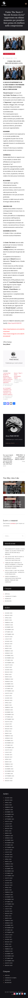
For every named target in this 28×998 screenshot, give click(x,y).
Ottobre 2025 (9, 632)
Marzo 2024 (8, 676)
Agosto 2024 (8, 665)
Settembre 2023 (9, 691)
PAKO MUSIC (14, 359)
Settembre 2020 (9, 776)
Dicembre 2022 (9, 712)
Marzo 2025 (8, 648)
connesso (13, 523)
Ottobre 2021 (9, 745)
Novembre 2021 (9, 743)
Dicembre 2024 (9, 655)
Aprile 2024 (8, 674)
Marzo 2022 (8, 733)
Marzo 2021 (8, 761)
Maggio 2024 (8, 672)
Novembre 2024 (9, 658)
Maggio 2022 (8, 728)
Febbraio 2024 (9, 679)
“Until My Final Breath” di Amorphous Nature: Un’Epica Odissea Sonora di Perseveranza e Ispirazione (7, 377)
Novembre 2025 (9, 629)
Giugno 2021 (8, 754)
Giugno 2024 (8, 669)
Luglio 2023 (8, 695)
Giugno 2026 (8, 613)
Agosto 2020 (8, 778)
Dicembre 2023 (9, 684)
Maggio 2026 (8, 615)
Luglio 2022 (8, 724)
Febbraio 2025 (9, 651)
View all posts (10, 443)
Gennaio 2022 (9, 738)
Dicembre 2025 (9, 627)
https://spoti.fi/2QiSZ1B (14, 323)
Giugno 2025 (8, 641)
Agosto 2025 (8, 636)
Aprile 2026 (8, 617)
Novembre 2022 (9, 714)
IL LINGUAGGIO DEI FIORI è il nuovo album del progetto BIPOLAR (13, 504)
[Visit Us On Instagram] (14, 994)
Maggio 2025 (8, 643)
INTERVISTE (8, 598)
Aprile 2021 (8, 759)
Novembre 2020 (9, 771)
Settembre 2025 (9, 634)
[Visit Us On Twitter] (17, 994)
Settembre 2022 (9, 719)
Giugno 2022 (8, 726)
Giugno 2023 (8, 698)
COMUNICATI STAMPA (9, 53)
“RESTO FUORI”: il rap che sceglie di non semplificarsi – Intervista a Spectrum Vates (14, 572)
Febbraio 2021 (9, 764)
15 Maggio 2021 (9, 58)
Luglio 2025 (8, 639)
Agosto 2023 (8, 693)
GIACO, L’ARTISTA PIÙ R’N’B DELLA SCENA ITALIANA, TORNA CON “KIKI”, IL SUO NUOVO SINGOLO (13, 491)
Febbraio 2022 (9, 735)
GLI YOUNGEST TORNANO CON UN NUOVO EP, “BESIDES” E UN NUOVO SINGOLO (7, 391)
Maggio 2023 (8, 700)
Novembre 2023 (9, 686)
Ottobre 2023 (9, 688)
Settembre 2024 (9, 662)
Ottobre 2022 (9, 717)
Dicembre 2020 (9, 769)
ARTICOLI (7, 594)
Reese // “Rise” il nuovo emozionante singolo (18, 375)
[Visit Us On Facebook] (19, 994)
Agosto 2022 (8, 721)
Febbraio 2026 (9, 622)
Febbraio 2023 (9, 707)
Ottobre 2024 (9, 660)
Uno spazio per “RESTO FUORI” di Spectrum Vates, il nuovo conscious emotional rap (14, 558)
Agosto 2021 (8, 750)
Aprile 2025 (8, 646)
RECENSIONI (8, 601)
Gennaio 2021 (9, 766)
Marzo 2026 (8, 620)
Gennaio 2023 (9, 710)
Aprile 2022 (8, 731)
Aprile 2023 (8, 702)
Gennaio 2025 (9, 653)
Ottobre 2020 (9, 773)
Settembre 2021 (9, 747)
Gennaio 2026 (9, 625)
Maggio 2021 (8, 757)
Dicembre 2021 (9, 740)
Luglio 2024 (8, 667)
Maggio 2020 (8, 780)
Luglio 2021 (8, 752)
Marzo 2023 (8, 705)
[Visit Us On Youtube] (22, 994)
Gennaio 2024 (9, 681)
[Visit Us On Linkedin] (24, 994)
